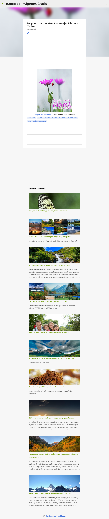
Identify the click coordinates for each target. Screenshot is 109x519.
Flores (54, 118)
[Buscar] (50, 3)
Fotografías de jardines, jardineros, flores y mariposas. (48, 211)
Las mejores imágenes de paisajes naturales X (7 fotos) (48, 301)
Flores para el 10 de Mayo (68, 118)
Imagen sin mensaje (42, 115)
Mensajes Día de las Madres (37, 121)
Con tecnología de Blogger (55, 516)
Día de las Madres (44, 118)
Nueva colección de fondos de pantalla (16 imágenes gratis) (50, 237)
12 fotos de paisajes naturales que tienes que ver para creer (49, 265)
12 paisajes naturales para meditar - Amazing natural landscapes (51, 358)
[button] (28, 33)
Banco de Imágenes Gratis (26, 4)
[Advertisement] (54, 53)
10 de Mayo (31, 118)
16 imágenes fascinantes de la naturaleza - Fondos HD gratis (50, 493)
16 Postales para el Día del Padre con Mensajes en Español (49, 332)
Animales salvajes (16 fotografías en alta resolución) (47, 387)
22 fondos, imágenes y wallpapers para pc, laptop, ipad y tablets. (51, 418)
